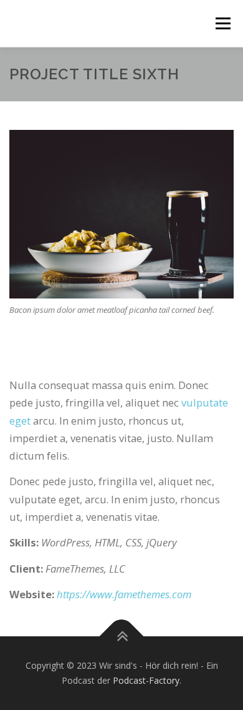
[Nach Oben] (122, 636)
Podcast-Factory (146, 680)
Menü (223, 23)
